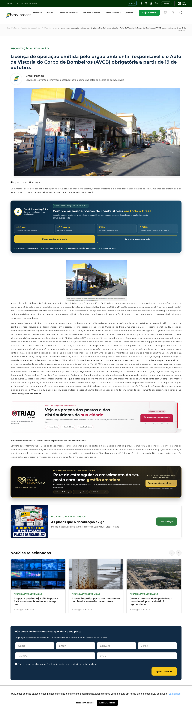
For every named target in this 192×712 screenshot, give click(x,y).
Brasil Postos (11, 28)
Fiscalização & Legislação (30, 28)
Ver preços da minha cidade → (161, 418)
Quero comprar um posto (137, 239)
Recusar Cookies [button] (85, 703)
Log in (166, 3)
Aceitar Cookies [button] (107, 703)
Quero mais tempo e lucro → (161, 483)
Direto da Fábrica (68, 12)
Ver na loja (166, 521)
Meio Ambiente (50, 28)
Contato (9, 3)
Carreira (129, 12)
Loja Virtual (149, 12)
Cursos (49, 12)
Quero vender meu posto (55, 239)
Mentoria (37, 12)
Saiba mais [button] (174, 694)
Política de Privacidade (27, 3)
